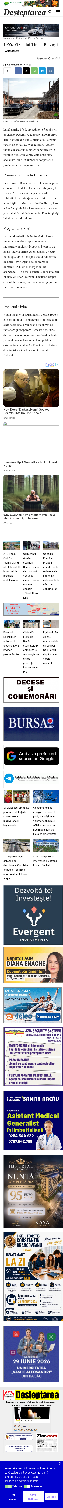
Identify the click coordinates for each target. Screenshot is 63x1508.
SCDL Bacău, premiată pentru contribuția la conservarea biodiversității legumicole (16, 816)
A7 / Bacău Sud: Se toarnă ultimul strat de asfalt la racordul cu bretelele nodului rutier (12, 567)
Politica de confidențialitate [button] (21, 1480)
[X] (26, 70)
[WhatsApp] (34, 70)
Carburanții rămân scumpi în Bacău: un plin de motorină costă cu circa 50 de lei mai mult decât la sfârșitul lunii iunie (31, 575)
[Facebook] (18, 70)
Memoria (8, 38)
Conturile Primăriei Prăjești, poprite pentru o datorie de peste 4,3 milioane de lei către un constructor (51, 571)
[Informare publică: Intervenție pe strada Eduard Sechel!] (46, 845)
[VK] (50, 70)
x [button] (60, 1463)
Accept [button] (51, 1496)
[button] (8, 1486)
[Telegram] (42, 70)
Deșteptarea (11, 51)
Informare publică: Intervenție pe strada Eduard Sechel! (45, 861)
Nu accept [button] (13, 1496)
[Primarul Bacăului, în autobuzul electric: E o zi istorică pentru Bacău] (12, 624)
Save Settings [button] (33, 1496)
